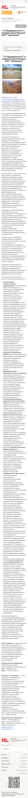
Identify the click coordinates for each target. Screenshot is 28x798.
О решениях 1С (22, 757)
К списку (22, 26)
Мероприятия (6, 764)
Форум (4, 770)
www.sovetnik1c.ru (7, 729)
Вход (25, 12)
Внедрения (10, 18)
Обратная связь (22, 767)
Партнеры (5, 767)
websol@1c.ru (12, 795)
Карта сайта (23, 773)
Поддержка (23, 764)
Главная (4, 18)
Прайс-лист (23, 761)
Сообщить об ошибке (21, 770)
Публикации (6, 761)
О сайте (24, 754)
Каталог (4, 755)
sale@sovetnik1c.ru (7, 727)
